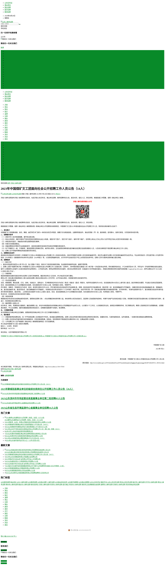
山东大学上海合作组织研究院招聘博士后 (19, 431)
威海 (6, 69)
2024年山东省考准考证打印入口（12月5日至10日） (23, 440)
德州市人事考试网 (12, 484)
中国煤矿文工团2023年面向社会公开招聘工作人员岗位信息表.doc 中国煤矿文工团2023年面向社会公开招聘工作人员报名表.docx (44, 336)
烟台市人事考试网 (24, 484)
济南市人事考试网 (119, 484)
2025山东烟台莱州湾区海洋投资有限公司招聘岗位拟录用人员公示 (27, 452)
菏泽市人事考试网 (56, 484)
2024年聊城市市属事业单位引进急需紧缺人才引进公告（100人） (27, 424)
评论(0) (58, 194)
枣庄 (6, 154)
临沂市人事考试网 (139, 482)
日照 (6, 79)
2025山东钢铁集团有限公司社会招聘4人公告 (20, 470)
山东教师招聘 (32, 482)
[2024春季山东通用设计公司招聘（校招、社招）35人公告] (84, 417)
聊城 (6, 81)
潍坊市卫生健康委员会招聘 (91, 484)
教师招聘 (8, 12)
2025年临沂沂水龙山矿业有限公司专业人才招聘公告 (22, 459)
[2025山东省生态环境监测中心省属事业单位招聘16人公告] (82, 403)
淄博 (6, 63)
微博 (2, 47)
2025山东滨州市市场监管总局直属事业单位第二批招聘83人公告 (33, 398)
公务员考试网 (16, 194)
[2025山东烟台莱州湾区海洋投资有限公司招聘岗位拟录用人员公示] (84, 450)
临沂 (6, 60)
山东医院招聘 (5, 482)
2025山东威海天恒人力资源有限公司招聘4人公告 (21, 461)
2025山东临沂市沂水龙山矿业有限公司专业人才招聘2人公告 (25, 463)
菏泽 (6, 85)
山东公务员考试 (95, 482)
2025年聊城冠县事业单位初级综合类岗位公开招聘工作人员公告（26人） (37, 389)
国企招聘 (8, 7)
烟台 (6, 67)
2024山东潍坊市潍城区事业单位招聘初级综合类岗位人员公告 (26, 433)
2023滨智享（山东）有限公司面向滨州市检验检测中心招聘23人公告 (28, 422)
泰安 (6, 76)
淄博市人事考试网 (106, 484)
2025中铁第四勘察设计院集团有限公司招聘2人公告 (22, 468)
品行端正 (66, 484)
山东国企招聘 (42, 482)
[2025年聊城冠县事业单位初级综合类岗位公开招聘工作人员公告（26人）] (82, 384)
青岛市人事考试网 (75, 484)
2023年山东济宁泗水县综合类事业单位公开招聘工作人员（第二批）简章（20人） (32, 429)
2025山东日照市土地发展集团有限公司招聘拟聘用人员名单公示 (27, 473)
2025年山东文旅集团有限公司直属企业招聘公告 (21, 457)
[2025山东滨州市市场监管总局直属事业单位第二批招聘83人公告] (82, 393)
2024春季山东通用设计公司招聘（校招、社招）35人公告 (24, 420)
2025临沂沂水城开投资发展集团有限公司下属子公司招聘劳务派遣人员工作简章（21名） (35, 466)
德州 (6, 58)
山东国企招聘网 (84, 482)
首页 (6, 51)
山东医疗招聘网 (73, 482)
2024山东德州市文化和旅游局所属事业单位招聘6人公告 (24, 436)
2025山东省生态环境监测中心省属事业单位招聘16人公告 (29, 408)
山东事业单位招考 (61, 482)
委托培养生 (35, 484)
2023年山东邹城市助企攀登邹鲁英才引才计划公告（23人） (25, 438)
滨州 (6, 83)
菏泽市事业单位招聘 (132, 484)
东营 (6, 65)
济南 (6, 53)
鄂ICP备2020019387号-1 (9, 536)
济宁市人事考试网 (151, 482)
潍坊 (6, 72)
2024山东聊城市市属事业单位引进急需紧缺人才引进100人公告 (26, 427)
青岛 (6, 56)
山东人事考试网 (22, 482)
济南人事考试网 (16, 183)
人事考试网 (51, 482)
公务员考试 (8, 3)
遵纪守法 (104, 482)
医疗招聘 (8, 9)
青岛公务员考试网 (126, 482)
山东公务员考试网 (113, 482)
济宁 (6, 74)
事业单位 (8, 5)
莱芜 (6, 88)
